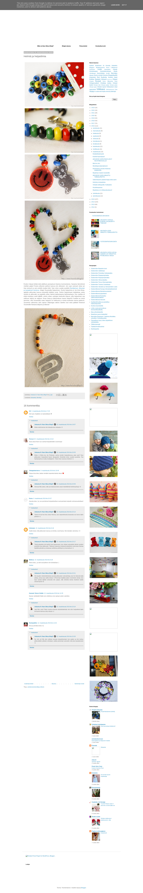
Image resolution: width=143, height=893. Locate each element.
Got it (124, 5)
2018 (93, 120)
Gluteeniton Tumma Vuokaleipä (100, 284)
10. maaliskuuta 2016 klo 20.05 (66, 452)
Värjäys (92, 91)
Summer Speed (96, 761)
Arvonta (108, 65)
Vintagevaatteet (94, 83)
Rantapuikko (33, 623)
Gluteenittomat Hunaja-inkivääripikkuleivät (104, 289)
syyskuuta (96, 136)
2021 (93, 113)
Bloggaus (91, 67)
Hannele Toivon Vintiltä (36, 593)
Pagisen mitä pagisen (98, 831)
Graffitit (100, 69)
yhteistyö (113, 91)
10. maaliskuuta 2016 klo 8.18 (45, 528)
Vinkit (115, 81)
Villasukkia (110, 81)
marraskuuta (97, 131)
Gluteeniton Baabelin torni (99, 268)
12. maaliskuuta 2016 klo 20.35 (66, 636)
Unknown (32, 528)
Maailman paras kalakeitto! (99, 314)
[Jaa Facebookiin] (63, 395)
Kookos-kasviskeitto (97, 306)
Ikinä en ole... (97, 163)
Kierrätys (39, 397)
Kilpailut (91, 75)
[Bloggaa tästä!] (59, 395)
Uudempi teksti (28, 684)
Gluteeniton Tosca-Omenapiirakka (101, 282)
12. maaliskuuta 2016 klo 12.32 (47, 623)
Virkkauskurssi (110, 89)
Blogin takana (66, 46)
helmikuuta (96, 193)
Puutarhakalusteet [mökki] (108, 711)
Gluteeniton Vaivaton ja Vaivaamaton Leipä (104, 287)
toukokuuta (96, 146)
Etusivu (54, 684)
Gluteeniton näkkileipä (98, 271)
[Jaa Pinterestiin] (66, 395)
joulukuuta (96, 128)
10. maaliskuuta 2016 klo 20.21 (66, 573)
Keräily (108, 73)
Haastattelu (107, 69)
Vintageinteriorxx (34, 470)
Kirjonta (105, 75)
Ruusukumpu (96, 787)
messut (108, 91)
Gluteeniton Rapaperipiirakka (100, 275)
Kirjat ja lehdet (98, 75)
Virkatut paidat (105, 85)
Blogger (83, 888)
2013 (93, 204)
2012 (93, 207)
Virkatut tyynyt (101, 87)
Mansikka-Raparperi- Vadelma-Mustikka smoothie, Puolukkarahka (103, 317)
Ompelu (91, 81)
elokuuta (96, 138)
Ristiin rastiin (96, 816)
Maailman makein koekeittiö (101, 173)
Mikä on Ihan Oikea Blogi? (45, 46)
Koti (98, 77)
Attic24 (94, 760)
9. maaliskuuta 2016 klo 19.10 (44, 439)
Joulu (115, 71)
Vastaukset (34, 421)
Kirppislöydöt (112, 75)
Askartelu (33, 397)
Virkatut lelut (97, 85)
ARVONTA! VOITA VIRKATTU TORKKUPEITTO (101, 176)
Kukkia (91, 79)
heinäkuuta (96, 141)
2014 (93, 202)
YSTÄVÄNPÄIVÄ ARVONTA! (100, 216)
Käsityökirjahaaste (98, 154)
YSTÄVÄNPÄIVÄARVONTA (108, 241)
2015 (93, 199)
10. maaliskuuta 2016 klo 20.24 (66, 606)
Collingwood (114, 67)
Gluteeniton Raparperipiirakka (100, 277)
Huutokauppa (93, 71)
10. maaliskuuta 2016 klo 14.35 (53, 593)
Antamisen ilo (99, 65)
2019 (93, 118)
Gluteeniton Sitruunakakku (99, 280)
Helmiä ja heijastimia (99, 182)
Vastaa (31, 416)
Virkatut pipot (93, 87)
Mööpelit (104, 79)
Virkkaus (101, 89)
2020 (93, 115)
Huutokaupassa (97, 187)
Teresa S (32, 439)
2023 (93, 107)
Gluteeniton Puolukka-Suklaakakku (101, 273)
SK (30, 411)
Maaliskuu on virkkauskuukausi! (102, 190)
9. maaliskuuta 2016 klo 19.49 (50, 470)
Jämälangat (92, 73)
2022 (93, 110)
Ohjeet (115, 79)
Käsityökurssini (101, 46)
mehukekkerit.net (97, 739)
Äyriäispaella (95, 329)
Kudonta (104, 77)
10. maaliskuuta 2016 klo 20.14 (66, 512)
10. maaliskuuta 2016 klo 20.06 (66, 484)
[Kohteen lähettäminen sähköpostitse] (57, 395)
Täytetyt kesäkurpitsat (97, 326)
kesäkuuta (96, 144)
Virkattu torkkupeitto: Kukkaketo (102, 185)
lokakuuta (96, 133)
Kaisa (31, 498)
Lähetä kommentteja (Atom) (35, 687)
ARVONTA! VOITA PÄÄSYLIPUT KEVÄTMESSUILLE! (102, 160)
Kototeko (95, 773)
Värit (116, 89)
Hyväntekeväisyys (105, 71)
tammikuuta (96, 196)
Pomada (94, 745)
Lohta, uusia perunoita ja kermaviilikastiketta (98, 309)
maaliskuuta (97, 151)
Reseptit (98, 81)
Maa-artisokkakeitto (97, 312)
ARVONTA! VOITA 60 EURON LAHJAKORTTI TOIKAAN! (107, 221)
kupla (104, 91)
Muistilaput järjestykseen (100, 166)
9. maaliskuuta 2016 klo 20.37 (42, 498)
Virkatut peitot (113, 85)
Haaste (115, 69)
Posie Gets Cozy (97, 766)
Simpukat (103, 747)
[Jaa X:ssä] (61, 395)
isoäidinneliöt (98, 91)
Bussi (107, 67)
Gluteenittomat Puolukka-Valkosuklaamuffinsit (98, 296)
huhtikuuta (96, 149)
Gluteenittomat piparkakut (99, 293)
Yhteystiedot (83, 46)
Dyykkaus (92, 69)
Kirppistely (92, 77)
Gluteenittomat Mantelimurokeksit (101, 291)
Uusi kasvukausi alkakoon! (108, 726)
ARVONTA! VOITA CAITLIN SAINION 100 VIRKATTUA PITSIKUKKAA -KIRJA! (108, 254)
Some (104, 81)
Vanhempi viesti (79, 684)
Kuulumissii (104, 833)
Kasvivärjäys (101, 73)
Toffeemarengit (95, 324)
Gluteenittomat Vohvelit (98, 299)
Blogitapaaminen (100, 67)
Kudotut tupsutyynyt (99, 156)
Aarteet (91, 65)
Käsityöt (97, 79)
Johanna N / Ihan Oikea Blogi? (43, 424)
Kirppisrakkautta (97, 710)
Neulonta (109, 79)
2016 (93, 126)
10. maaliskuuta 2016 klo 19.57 (66, 424)
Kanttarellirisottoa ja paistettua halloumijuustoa (100, 302)
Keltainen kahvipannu (98, 724)
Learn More (115, 5)
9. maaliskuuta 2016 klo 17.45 (41, 411)
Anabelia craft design (98, 802)
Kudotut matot (112, 77)
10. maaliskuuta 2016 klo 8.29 (44, 560)
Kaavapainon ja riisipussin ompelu (101, 740)
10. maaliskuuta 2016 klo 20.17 (66, 541)
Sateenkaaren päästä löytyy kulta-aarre (105, 179)
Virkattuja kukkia (105, 83)
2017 (93, 123)
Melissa (31, 560)
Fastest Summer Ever (98, 768)
